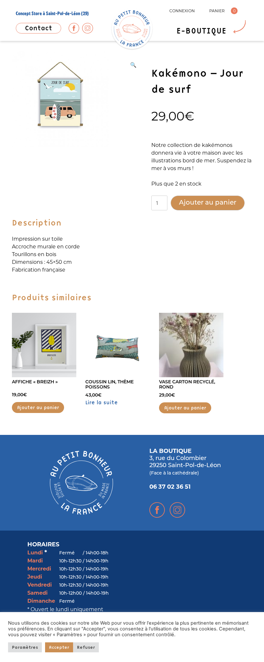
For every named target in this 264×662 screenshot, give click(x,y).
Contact (38, 28)
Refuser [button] (86, 647)
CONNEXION (182, 10)
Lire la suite (101, 402)
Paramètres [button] (25, 647)
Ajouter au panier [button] (38, 407)
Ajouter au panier (207, 203)
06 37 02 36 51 (170, 487)
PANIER (217, 10)
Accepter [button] (59, 647)
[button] (133, 65)
